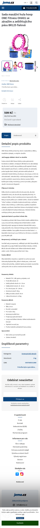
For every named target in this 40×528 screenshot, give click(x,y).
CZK (25, 3)
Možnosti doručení (14, 125)
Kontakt (20, 423)
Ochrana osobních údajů (20, 450)
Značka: (8, 84)
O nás (20, 420)
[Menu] (3, 7)
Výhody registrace (20, 456)
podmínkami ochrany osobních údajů (20, 405)
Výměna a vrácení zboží (20, 453)
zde (23, 514)
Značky (20, 430)
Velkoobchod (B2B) (20, 426)
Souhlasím (20, 523)
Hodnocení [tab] (18, 135)
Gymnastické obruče (29, 354)
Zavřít (31, 107)
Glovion (20, 459)
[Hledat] (36, 3)
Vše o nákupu (20, 444)
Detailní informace (7, 91)
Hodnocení (20, 463)
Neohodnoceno (14, 81)
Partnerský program (20, 433)
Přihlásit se (20, 399)
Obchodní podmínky (20, 447)
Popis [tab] (6, 135)
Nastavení (20, 518)
